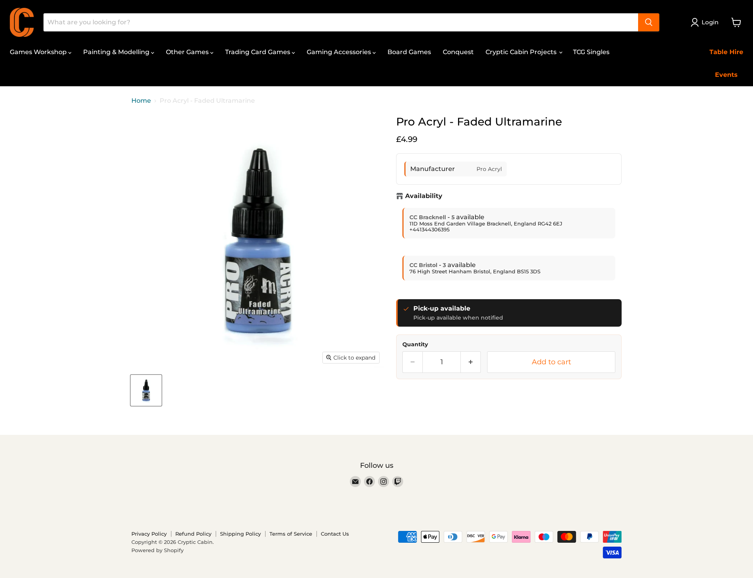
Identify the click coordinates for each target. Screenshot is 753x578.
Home (141, 100)
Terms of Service (290, 534)
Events (726, 74)
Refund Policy (193, 534)
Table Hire (726, 52)
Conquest (458, 52)
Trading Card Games (258, 52)
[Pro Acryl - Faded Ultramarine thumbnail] (146, 390)
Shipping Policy (240, 534)
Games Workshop (39, 52)
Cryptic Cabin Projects (522, 52)
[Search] (648, 22)
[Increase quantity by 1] (471, 362)
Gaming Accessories (340, 52)
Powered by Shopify (157, 550)
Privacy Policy (149, 534)
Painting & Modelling (117, 52)
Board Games (409, 52)
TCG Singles (591, 52)
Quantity (415, 344)
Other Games (188, 52)
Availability (423, 196)
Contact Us (335, 534)
